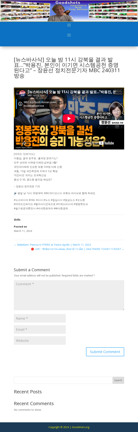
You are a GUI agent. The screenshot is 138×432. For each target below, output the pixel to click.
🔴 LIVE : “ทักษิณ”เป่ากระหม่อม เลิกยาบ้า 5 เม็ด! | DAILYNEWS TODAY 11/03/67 (77, 249)
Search (118, 380)
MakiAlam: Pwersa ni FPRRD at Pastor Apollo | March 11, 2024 (52, 244)
